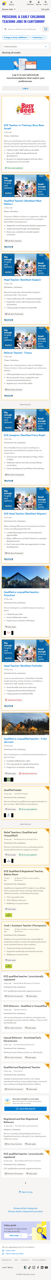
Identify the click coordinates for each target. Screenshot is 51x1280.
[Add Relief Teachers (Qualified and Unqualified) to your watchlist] (46, 831)
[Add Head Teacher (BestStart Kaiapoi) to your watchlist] (46, 256)
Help (16, 1260)
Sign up (38, 4)
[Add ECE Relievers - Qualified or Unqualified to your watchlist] (46, 1005)
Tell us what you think (14, 1253)
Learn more (10, 1250)
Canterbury (37, 37)
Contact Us (25, 1260)
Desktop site (6, 1260)
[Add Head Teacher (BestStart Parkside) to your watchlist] (46, 642)
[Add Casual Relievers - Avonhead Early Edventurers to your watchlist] (46, 1036)
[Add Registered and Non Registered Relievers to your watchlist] (46, 1118)
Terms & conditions (39, 1260)
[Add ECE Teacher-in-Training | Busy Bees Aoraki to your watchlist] (46, 98)
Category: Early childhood (15, 37)
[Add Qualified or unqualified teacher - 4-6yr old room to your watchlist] (46, 715)
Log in (45, 4)
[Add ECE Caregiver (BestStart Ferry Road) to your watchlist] (46, 411)
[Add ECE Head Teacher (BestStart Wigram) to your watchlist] (46, 490)
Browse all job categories (25, 1208)
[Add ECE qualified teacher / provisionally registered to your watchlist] (46, 975)
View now (14, 1235)
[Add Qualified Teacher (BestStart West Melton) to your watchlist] (46, 177)
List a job (45, 9)
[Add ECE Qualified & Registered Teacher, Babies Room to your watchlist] (46, 870)
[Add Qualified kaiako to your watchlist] (46, 788)
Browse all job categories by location (25, 1211)
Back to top (27, 1192)
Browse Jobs (7, 9)
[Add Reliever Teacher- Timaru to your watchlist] (46, 329)
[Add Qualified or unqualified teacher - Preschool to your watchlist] (46, 568)
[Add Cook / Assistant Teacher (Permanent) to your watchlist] (46, 924)
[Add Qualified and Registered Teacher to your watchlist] (46, 1066)
